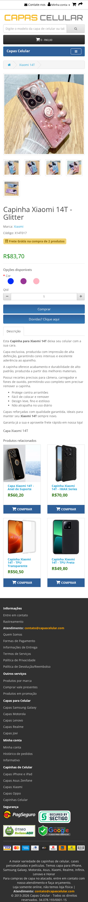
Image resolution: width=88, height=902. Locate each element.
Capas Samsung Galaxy (19, 707)
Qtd (6, 290)
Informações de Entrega (20, 647)
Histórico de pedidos (18, 754)
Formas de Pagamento (19, 641)
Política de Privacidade (19, 660)
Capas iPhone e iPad (17, 774)
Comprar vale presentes (20, 687)
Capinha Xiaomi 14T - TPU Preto (63, 560)
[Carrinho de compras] (74, 5)
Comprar (44, 309)
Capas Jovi (10, 733)
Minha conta (59, 5)
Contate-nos (36, 5)
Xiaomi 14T (27, 65)
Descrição (14, 331)
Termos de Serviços (17, 654)
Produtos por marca (17, 681)
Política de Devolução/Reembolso (26, 667)
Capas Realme (13, 727)
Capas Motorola (14, 714)
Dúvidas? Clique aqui (44, 319)
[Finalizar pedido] (80, 5)
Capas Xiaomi (12, 787)
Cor (8, 276)
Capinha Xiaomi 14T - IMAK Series (64, 487)
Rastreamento (13, 622)
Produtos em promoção (20, 693)
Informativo (11, 760)
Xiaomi (18, 226)
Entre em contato (15, 615)
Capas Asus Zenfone (17, 780)
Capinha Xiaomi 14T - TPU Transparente (19, 562)
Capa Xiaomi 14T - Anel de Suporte (21, 487)
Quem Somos (12, 634)
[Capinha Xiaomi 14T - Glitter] (44, 114)
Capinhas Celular (15, 800)
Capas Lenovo (13, 720)
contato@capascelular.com (44, 628)
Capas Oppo (12, 793)
